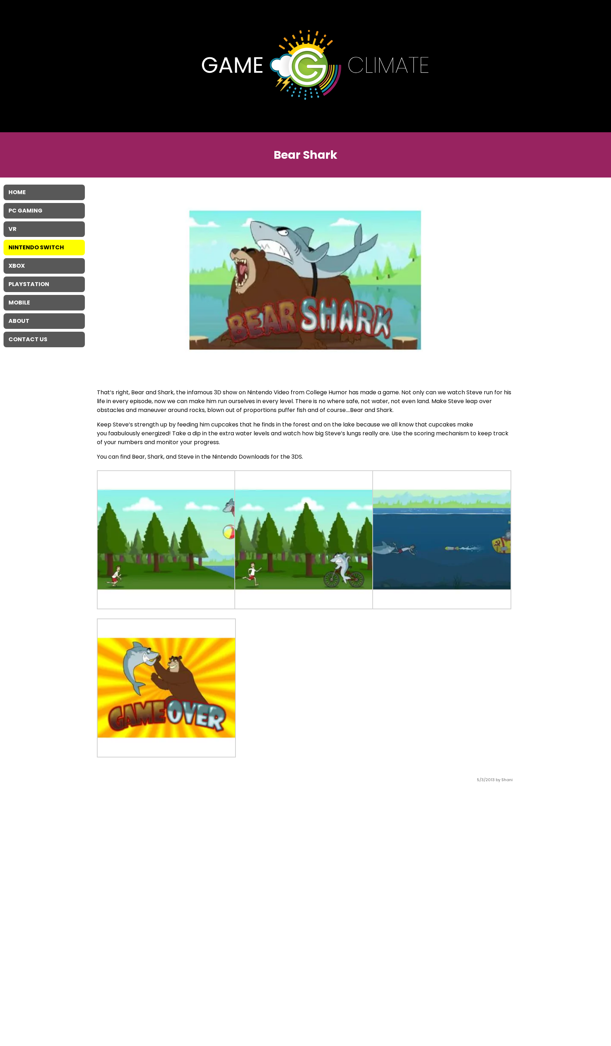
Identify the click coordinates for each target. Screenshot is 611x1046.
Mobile (19, 302)
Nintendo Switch (36, 247)
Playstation (28, 284)
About (18, 321)
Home (17, 192)
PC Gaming (25, 211)
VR (12, 229)
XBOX (16, 266)
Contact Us (27, 339)
